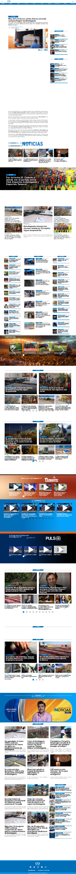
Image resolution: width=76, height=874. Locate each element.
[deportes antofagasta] (6, 267)
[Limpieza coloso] (55, 296)
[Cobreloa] (6, 299)
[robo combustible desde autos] (52, 75)
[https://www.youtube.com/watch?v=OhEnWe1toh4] (15, 487)
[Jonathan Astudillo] (6, 306)
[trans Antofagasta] (52, 828)
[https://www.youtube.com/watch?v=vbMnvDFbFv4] (15, 549)
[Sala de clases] (52, 796)
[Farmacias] (52, 802)
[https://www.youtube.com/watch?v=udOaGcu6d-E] (45, 487)
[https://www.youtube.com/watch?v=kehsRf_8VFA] (47, 507)
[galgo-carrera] (55, 274)
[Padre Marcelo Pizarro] (52, 70)
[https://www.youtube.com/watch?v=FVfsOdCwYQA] (45, 549)
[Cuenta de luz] (55, 303)
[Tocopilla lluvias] (52, 36)
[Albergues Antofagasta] (52, 789)
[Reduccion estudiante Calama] (52, 80)
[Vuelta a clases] (38, 214)
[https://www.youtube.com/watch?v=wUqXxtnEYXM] (11, 507)
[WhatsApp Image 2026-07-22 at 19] (6, 280)
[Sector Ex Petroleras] (55, 281)
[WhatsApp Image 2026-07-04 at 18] (6, 312)
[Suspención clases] (52, 835)
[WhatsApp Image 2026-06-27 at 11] (6, 325)
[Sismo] (55, 317)
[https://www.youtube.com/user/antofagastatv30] (41, 867)
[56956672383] (45, 867)
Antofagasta (27, 343)
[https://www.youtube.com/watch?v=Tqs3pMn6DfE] (60, 487)
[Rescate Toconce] (55, 324)
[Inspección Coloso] (55, 310)
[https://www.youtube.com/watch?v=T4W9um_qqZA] (30, 487)
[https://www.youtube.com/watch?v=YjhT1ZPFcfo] (30, 549)
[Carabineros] (52, 809)
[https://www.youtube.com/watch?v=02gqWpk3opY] (60, 549)
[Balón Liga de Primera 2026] (6, 286)
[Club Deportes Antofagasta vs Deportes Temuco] (6, 260)
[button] (13, 156)
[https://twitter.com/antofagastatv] (34, 867)
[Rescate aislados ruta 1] (52, 47)
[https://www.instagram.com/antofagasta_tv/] (38, 867)
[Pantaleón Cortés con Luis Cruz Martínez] (55, 331)
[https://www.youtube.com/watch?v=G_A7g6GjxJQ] (29, 507)
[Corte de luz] (52, 52)
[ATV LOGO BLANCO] (37, 865)
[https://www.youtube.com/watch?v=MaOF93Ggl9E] (64, 507)
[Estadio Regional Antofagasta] (6, 319)
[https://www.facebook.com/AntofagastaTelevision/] (30, 867)
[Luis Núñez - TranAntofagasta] (52, 65)
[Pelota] (6, 293)
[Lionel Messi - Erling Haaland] (6, 332)
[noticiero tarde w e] (38, 721)
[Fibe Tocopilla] (52, 42)
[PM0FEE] (6, 273)
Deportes (12, 343)
